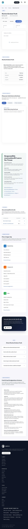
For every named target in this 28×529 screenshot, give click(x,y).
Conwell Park (6, 307)
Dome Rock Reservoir (7, 252)
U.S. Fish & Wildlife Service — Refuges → (11, 193)
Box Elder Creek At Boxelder (8, 223)
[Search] (21, 2)
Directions (12, 21)
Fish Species (4, 490)
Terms (3, 502)
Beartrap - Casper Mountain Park (9, 273)
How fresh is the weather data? (10, 351)
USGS (4, 526)
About (3, 499)
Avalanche (3, 465)
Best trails (18, 517)
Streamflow (4, 460)
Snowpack (3, 459)
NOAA (6, 526)
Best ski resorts (7, 510)
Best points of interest (9, 517)
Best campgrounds (17, 510)
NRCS (8, 526)
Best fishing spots (14, 512)
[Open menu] (25, 2)
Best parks (6, 512)
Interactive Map (4, 487)
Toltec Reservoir (6, 257)
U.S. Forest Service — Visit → (9, 191)
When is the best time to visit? (10, 356)
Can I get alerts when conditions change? (12, 365)
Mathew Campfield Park (8, 297)
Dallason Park (6, 299)
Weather (3, 493)
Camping (3, 475)
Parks (3, 478)
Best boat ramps (8, 514)
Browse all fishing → (7, 260)
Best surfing (6, 519)
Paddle (3, 472)
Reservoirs (3, 462)
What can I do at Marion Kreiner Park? (12, 347)
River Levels (4, 463)
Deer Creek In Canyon (7, 220)
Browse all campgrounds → (8, 286)
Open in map (19, 21)
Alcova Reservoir (6, 249)
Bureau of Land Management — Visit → (11, 189)
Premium (3, 500)
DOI (12, 526)
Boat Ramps (4, 477)
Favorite (5, 21)
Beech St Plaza (6, 302)
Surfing (3, 481)
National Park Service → (8, 187)
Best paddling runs (17, 514)
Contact (3, 505)
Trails (3, 480)
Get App (17, 2)
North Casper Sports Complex (9, 304)
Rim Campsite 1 (6, 281)
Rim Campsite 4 (6, 278)
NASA (11, 526)
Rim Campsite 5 (6, 283)
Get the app (8, 327)
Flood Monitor (4, 492)
